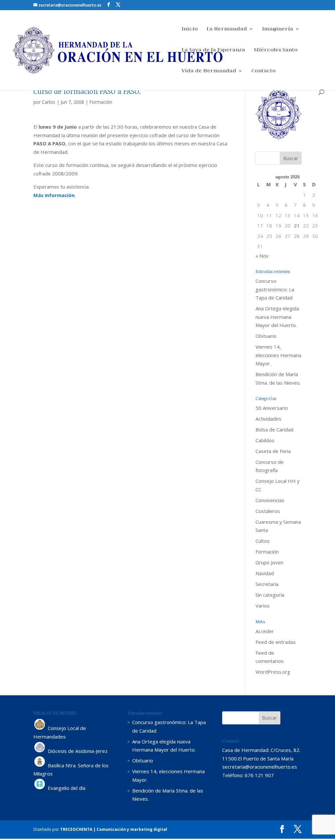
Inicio (190, 29)
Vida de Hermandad (209, 71)
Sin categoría (270, 595)
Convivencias (270, 500)
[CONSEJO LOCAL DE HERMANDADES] (39, 728)
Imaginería (277, 29)
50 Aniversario (272, 408)
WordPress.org (273, 671)
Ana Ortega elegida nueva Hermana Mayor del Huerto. (277, 316)
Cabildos (265, 440)
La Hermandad (226, 29)
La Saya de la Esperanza (213, 50)
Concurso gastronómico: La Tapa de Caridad (275, 289)
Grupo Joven (269, 562)
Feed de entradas (276, 642)
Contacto (263, 71)
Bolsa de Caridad (274, 429)
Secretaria (267, 584)
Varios (263, 605)
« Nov (262, 255)
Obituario (266, 336)
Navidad (265, 573)
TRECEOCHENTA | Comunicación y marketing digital (113, 829)
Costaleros (268, 511)
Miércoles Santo (276, 50)
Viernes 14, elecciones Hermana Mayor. (278, 355)
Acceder (265, 631)
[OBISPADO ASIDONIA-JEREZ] (39, 751)
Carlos (48, 102)
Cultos (263, 541)
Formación (100, 102)
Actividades (268, 418)
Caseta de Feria (273, 451)
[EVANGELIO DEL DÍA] (39, 788)
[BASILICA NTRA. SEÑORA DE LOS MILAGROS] (39, 765)
